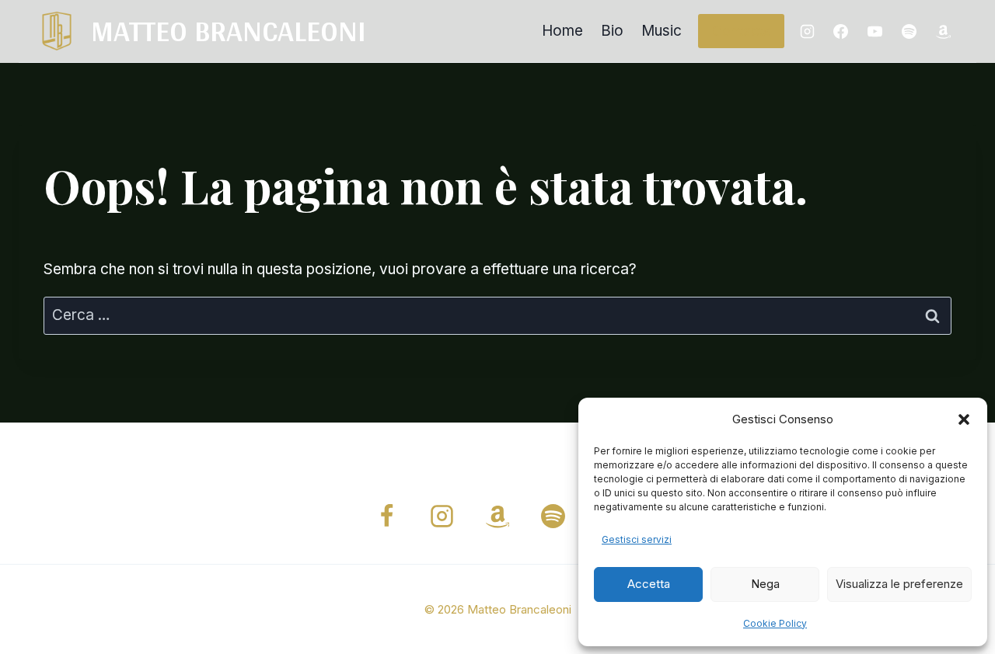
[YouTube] (875, 31)
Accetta (648, 583)
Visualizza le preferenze (899, 583)
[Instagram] (807, 31)
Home (562, 31)
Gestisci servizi (637, 539)
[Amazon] (943, 31)
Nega (765, 583)
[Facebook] (841, 31)
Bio (612, 31)
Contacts (741, 31)
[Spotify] (908, 31)
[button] (964, 419)
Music (661, 31)
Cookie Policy (775, 623)
